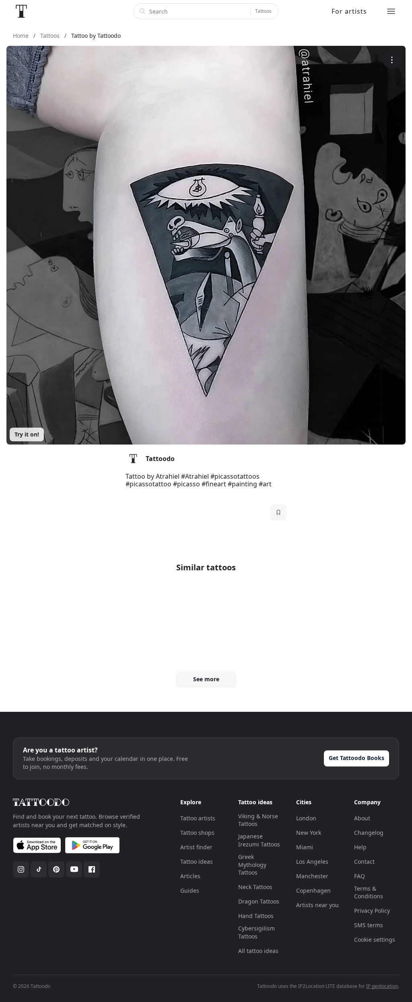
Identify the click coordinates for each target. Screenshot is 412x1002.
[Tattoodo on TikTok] (39, 869)
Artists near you (317, 905)
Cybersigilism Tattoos (256, 932)
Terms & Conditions (368, 892)
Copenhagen (313, 890)
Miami (304, 847)
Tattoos (263, 11)
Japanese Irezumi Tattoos (259, 840)
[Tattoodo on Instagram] (21, 869)
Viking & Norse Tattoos (258, 820)
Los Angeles (312, 861)
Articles (190, 876)
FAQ (359, 876)
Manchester (312, 876)
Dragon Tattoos (258, 901)
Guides (189, 890)
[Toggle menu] (391, 11)
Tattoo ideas (196, 861)
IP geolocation (382, 986)
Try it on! (26, 434)
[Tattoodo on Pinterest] (56, 869)
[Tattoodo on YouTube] (74, 869)
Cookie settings (374, 939)
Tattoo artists (197, 818)
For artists (349, 11)
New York (308, 832)
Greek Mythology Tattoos (252, 864)
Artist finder (196, 847)
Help (360, 847)
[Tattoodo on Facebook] (92, 869)
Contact (364, 861)
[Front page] (21, 11)
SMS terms (368, 925)
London (306, 818)
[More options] (392, 60)
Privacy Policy (372, 910)
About (362, 818)
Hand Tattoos (256, 916)
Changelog (368, 832)
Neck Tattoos (255, 887)
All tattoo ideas (258, 951)
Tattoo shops (197, 832)
